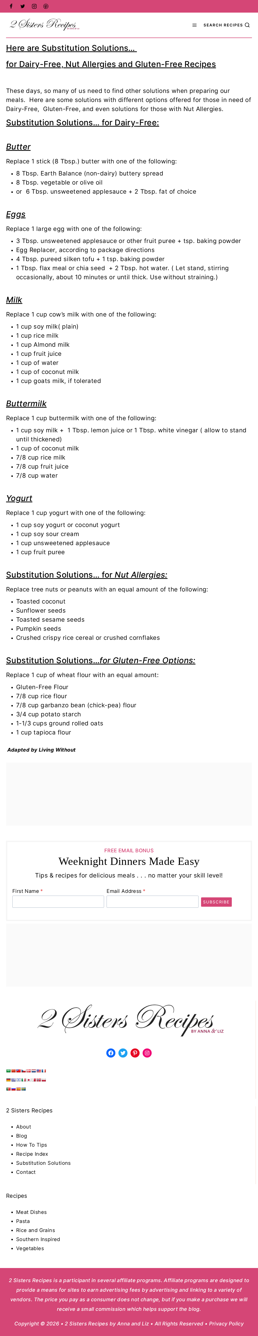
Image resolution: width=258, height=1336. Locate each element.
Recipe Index (32, 1154)
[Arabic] (8, 1071)
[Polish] (43, 1080)
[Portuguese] (8, 1089)
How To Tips (31, 1145)
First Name (27, 891)
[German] (8, 1080)
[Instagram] (34, 6)
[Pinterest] (46, 6)
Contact (26, 1172)
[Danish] (28, 1071)
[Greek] (13, 1080)
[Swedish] (23, 1089)
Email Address (126, 891)
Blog (21, 1136)
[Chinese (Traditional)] (18, 1071)
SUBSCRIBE (216, 901)
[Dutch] (33, 1071)
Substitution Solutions (43, 1163)
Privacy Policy (226, 1324)
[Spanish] (18, 1089)
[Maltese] (33, 1080)
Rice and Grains (35, 1230)
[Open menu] (194, 25)
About (23, 1127)
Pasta (23, 1221)
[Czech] (23, 1071)
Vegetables (30, 1248)
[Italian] (23, 1080)
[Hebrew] (18, 1080)
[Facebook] (11, 6)
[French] (43, 1071)
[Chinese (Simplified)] (13, 1071)
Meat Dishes (31, 1212)
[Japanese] (28, 1080)
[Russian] (13, 1089)
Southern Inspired (38, 1239)
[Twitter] (23, 6)
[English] (38, 1071)
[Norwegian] (38, 1080)
